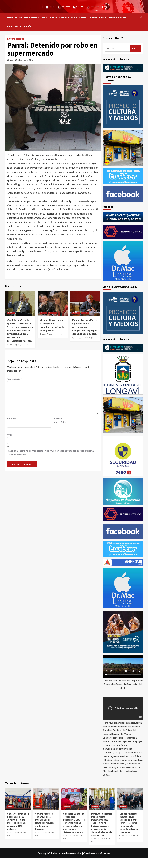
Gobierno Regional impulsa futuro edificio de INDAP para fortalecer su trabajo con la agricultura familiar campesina (129, 822)
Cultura (53, 17)
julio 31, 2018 (23, 60)
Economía (25, 26)
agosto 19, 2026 (133, 836)
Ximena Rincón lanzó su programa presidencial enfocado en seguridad (52, 325)
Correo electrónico (61, 420)
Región (83, 17)
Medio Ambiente (117, 17)
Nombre (12, 418)
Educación (12, 26)
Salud (74, 17)
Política (93, 17)
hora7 (12, 60)
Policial (103, 17)
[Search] (141, 17)
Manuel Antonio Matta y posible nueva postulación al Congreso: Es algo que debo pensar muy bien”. (85, 327)
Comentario (14, 378)
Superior (19, 39)
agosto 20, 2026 (77, 836)
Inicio (10, 17)
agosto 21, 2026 (49, 832)
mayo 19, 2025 (53, 334)
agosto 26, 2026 (21, 832)
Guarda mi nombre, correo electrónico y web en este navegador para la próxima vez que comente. (51, 452)
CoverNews (89, 853)
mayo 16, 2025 (85, 338)
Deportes (64, 17)
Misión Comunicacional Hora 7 (31, 17)
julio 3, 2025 (20, 345)
